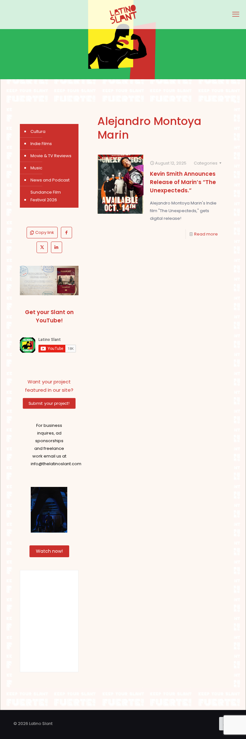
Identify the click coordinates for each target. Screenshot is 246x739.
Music (36, 168)
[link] (49, 280)
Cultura (37, 131)
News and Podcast (50, 180)
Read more (206, 234)
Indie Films (41, 144)
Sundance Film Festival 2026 (45, 196)
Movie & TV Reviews (50, 156)
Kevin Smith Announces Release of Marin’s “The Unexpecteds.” (183, 182)
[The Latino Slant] (123, 14)
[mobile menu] (235, 14)
